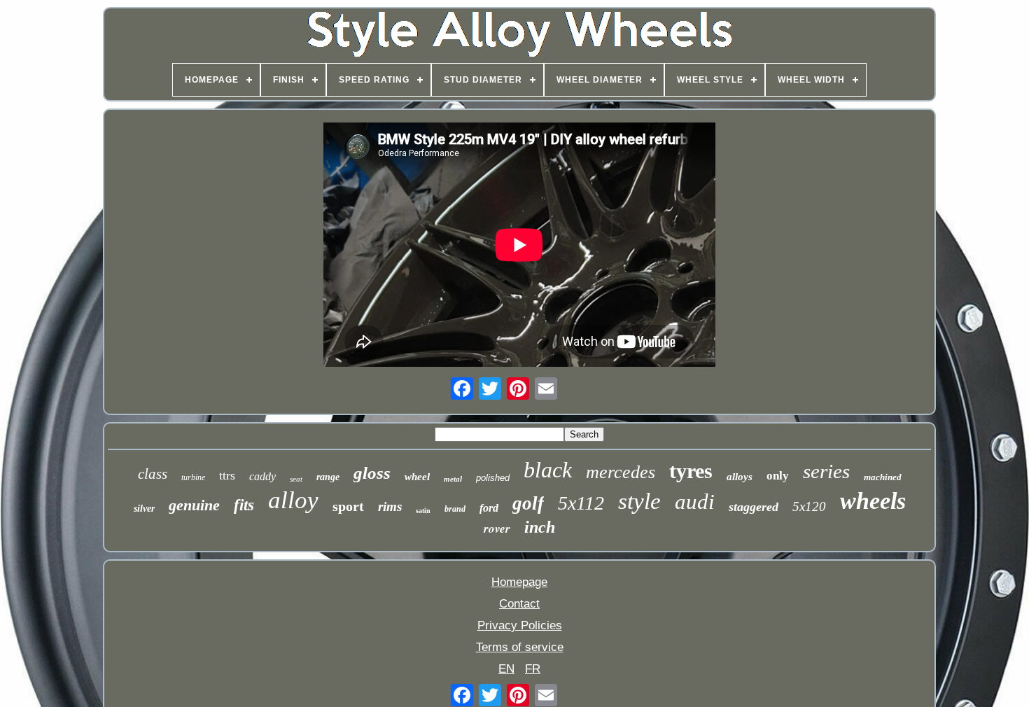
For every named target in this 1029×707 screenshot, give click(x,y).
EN (506, 669)
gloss (372, 472)
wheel (417, 476)
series (826, 471)
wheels (873, 501)
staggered (753, 507)
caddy (262, 476)
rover (497, 528)
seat (296, 479)
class (152, 473)
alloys (739, 476)
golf (528, 503)
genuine (194, 505)
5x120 (809, 506)
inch (539, 527)
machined (883, 477)
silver (144, 508)
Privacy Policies (519, 625)
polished (493, 477)
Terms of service (520, 647)
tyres (691, 470)
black (548, 469)
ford (488, 508)
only (777, 475)
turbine (193, 477)
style (639, 501)
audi (695, 501)
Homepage (519, 582)
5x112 (581, 503)
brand (454, 509)
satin (423, 510)
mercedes (620, 472)
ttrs (227, 475)
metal (453, 479)
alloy (293, 500)
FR (532, 669)
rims (390, 506)
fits (244, 505)
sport (348, 506)
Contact (519, 603)
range (328, 477)
